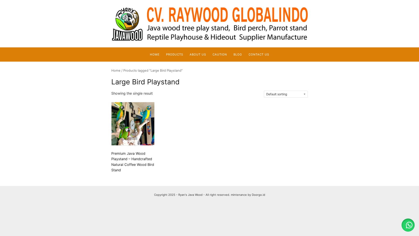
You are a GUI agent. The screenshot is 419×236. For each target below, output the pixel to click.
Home (155, 54)
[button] (408, 225)
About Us (198, 54)
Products (174, 54)
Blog (238, 54)
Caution (220, 54)
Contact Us (259, 54)
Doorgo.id (258, 194)
